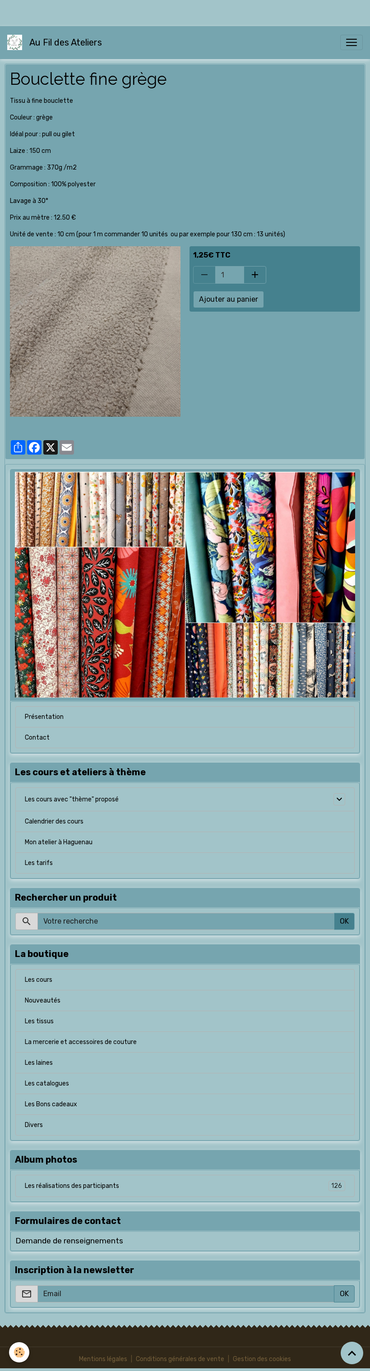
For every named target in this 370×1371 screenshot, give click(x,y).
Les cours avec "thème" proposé (72, 799)
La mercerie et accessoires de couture (81, 1042)
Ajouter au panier (228, 299)
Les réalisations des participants (183, 1186)
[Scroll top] (352, 1353)
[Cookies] (19, 1352)
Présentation (44, 717)
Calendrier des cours (54, 821)
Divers (34, 1125)
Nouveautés (42, 1000)
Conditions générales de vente (180, 1359)
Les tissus (39, 1021)
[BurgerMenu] (351, 42)
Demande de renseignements (69, 1240)
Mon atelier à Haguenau (58, 842)
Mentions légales (103, 1359)
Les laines (39, 1063)
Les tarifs (39, 863)
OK (344, 921)
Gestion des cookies (262, 1359)
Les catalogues (47, 1083)
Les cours (38, 980)
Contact (37, 737)
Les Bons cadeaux (51, 1104)
